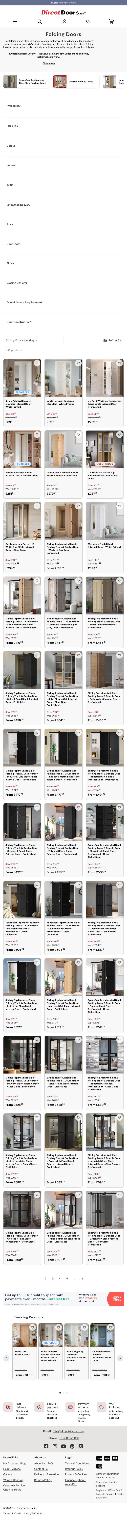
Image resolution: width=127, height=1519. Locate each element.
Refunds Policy (74, 1469)
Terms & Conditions (77, 1463)
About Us (39, 1463)
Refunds (16, 1513)
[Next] (120, 1358)
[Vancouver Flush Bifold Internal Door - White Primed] (22, 449)
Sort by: (20, 340)
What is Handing (13, 1480)
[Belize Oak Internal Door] (25, 1335)
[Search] (39, 21)
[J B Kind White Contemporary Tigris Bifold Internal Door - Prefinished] (105, 378)
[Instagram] (55, 1446)
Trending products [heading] (29, 1317)
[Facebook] (46, 1446)
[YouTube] (63, 1446)
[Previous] (6, 1358)
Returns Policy (43, 1480)
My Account (10, 1463)
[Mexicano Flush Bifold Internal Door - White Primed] (105, 521)
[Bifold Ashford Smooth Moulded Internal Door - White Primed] (22, 378)
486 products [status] (14, 350)
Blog (23, 1463)
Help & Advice (12, 1469)
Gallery (7, 1474)
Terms (6, 1513)
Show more (49, 63)
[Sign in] (64, 21)
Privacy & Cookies (76, 1474)
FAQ (50, 1463)
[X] (81, 1446)
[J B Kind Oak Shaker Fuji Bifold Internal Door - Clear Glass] (105, 449)
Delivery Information (46, 1474)
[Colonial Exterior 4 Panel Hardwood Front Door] (102, 1335)
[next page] (89, 1278)
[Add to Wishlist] (37, 363)
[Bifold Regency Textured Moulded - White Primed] (63, 378)
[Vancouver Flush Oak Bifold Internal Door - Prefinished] (63, 449)
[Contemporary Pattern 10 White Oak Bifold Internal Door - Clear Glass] (22, 521)
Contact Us (41, 1469)
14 (82, 1278)
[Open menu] (15, 21)
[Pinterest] (72, 1446)
